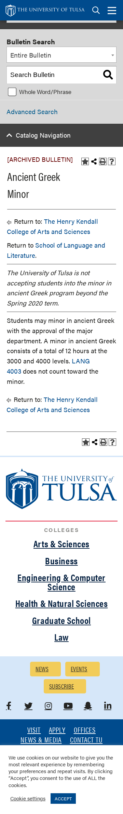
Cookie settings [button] (27, 798)
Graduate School (61, 620)
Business (61, 560)
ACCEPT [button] (63, 798)
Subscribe (61, 686)
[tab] (96, 10)
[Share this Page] (94, 161)
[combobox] (61, 55)
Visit (34, 730)
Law (61, 636)
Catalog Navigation (43, 135)
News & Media (41, 740)
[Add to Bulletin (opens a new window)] (85, 161)
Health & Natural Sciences (61, 603)
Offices (85, 730)
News (42, 668)
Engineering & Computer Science (61, 582)
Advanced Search (32, 111)
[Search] (108, 75)
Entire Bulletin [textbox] (30, 55)
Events (79, 668)
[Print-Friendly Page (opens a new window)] (103, 161)
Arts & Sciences (61, 543)
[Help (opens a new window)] (111, 161)
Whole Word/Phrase (45, 92)
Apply (57, 730)
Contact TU (86, 740)
